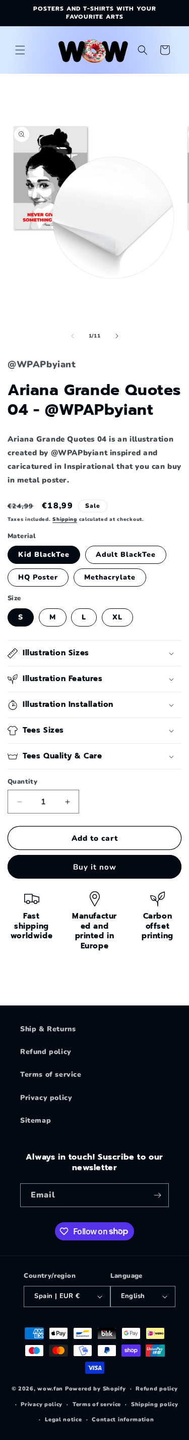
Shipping (64, 519)
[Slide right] (117, 336)
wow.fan (50, 1389)
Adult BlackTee (126, 554)
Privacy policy (46, 1097)
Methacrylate (110, 577)
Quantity (22, 781)
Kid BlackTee (44, 554)
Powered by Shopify (95, 1389)
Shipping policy (154, 1404)
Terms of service (51, 1074)
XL (117, 617)
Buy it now (94, 867)
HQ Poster (38, 577)
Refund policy (46, 1052)
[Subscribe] (157, 1195)
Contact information (123, 1419)
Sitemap (35, 1120)
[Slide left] (72, 336)
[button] (20, 50)
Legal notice (63, 1419)
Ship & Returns (48, 1029)
